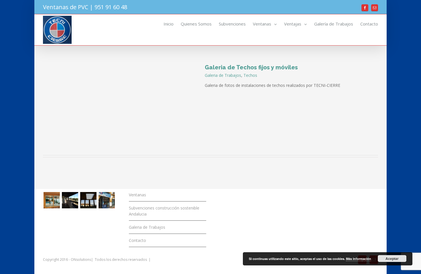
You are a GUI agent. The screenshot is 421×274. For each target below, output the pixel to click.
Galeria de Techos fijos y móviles (251, 67)
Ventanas (137, 194)
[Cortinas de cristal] (69, 200)
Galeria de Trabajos (223, 75)
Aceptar (392, 258)
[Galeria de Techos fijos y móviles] (88, 200)
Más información (358, 259)
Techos (250, 75)
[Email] (374, 7)
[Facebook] (364, 7)
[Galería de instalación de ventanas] (51, 200)
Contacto (137, 240)
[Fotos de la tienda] (106, 200)
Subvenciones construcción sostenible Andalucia (164, 211)
